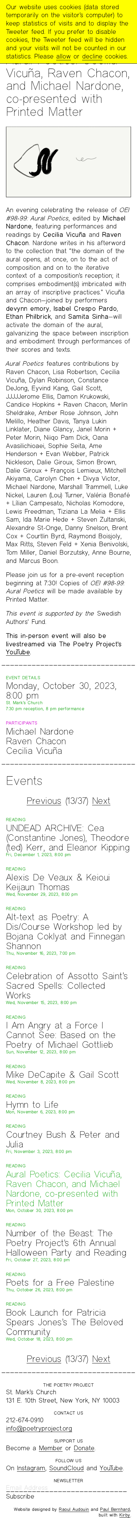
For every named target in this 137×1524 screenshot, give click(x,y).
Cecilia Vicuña (34, 750)
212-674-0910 (25, 1420)
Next (101, 800)
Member (51, 1448)
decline (92, 56)
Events (24, 780)
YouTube (18, 652)
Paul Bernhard (115, 1509)
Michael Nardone (40, 731)
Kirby (124, 1515)
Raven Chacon (36, 741)
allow (63, 56)
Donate (84, 1448)
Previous (44, 800)
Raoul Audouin (74, 1509)
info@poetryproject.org (39, 1428)
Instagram (31, 1468)
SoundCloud (66, 1468)
